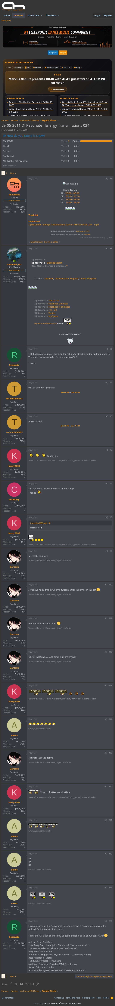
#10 (110, 584)
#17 (110, 820)
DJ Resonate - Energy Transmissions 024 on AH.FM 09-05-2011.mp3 (63, 224)
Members (51, 15)
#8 (111, 517)
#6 (111, 450)
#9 (111, 551)
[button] (42, 15)
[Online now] (14, 261)
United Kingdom (88, 278)
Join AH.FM (65, 392)
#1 (111, 178)
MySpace (46, 316)
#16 (110, 786)
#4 (111, 382)
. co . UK (45, 309)
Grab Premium (37, 242)
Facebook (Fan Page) (52, 306)
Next (12, 173)
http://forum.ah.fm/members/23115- (48, 324)
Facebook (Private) (51, 303)
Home (7, 15)
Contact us (59, 997)
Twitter (45, 312)
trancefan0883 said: (38, 523)
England (74, 278)
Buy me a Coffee (51, 242)
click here (87, 234)
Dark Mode (9, 997)
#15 (110, 753)
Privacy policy (88, 997)
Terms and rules (73, 997)
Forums (19, 15)
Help (99, 997)
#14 (110, 719)
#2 (111, 248)
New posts (6, 20)
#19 (110, 887)
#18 (110, 854)
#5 (111, 416)
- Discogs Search (53, 262)
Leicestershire (62, 278)
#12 (110, 652)
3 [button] (65, 141)
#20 (110, 921)
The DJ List (46, 300)
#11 (110, 618)
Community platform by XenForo (57, 1003)
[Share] (107, 179)
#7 (111, 483)
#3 (111, 349)
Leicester (48, 278)
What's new (33, 15)
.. (70, 342)
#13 (110, 685)
